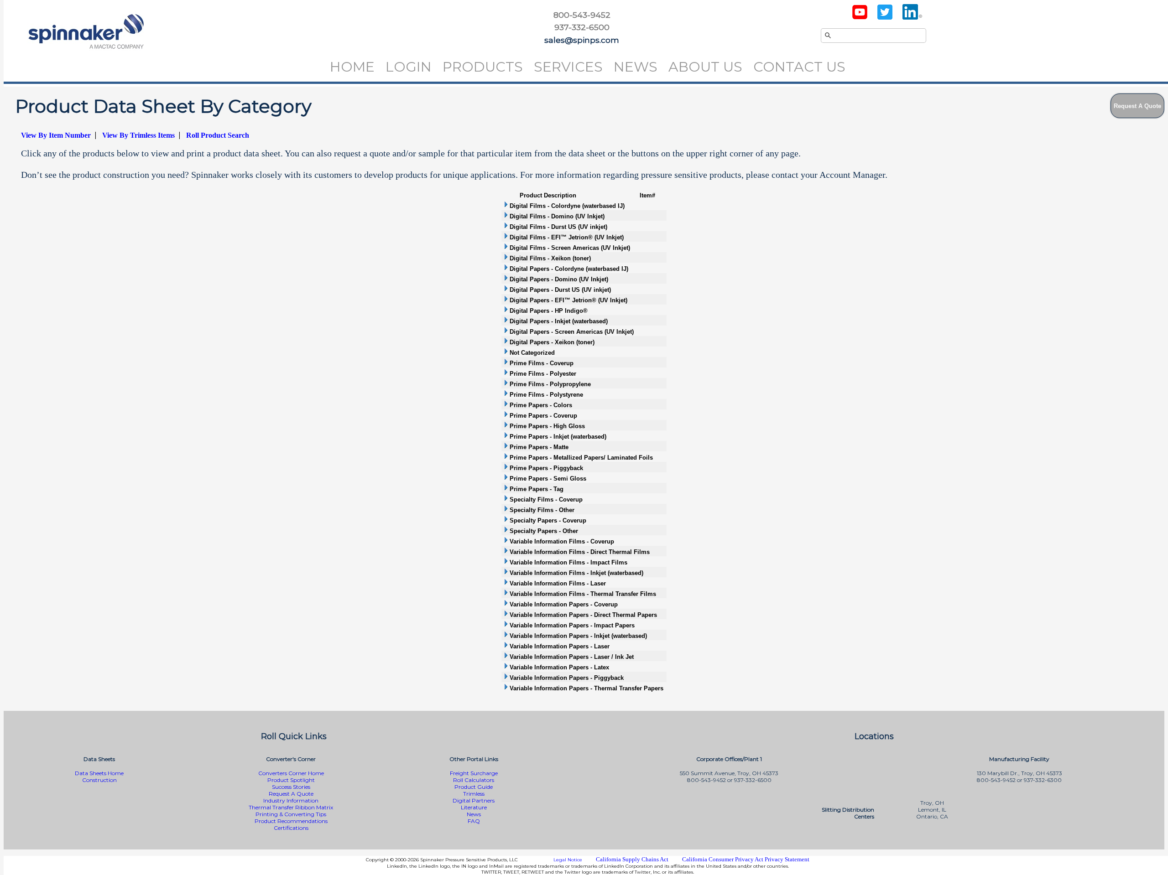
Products (483, 66)
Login (409, 66)
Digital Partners (474, 800)
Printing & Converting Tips (291, 814)
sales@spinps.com (581, 40)
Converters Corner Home (291, 773)
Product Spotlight (291, 780)
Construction (99, 780)
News (635, 66)
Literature (474, 807)
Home (352, 66)
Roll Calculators (473, 780)
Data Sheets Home (99, 773)
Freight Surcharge (474, 773)
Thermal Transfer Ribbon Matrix (291, 807)
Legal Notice (567, 860)
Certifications (291, 827)
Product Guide (473, 786)
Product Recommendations (291, 821)
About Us (705, 66)
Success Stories (291, 786)
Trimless (474, 793)
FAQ (474, 821)
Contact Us (799, 66)
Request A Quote (291, 793)
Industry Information (290, 800)
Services (568, 66)
